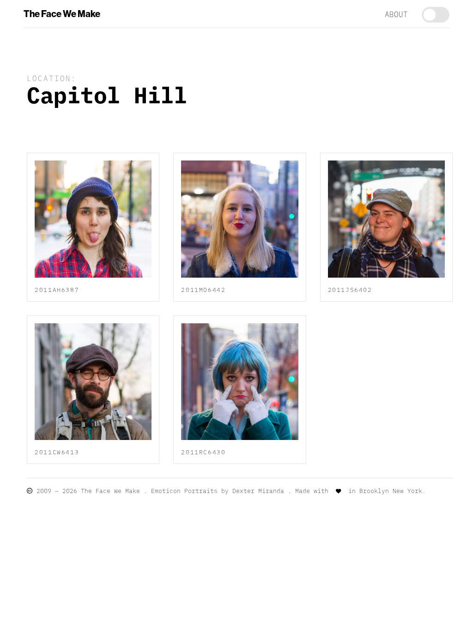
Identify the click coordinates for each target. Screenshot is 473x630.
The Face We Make (62, 13)
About (396, 14)
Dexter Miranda (258, 490)
